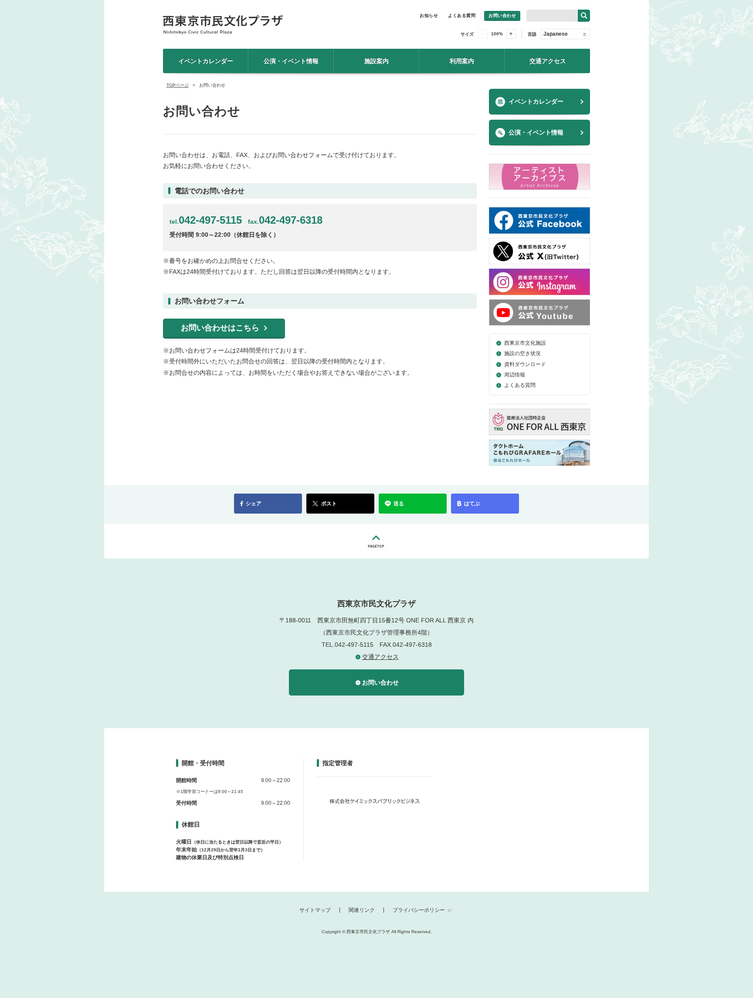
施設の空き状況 (522, 353)
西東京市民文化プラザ (259, 24)
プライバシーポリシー (419, 910)
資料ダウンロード (525, 364)
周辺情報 (514, 375)
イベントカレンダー (205, 60)
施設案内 (376, 60)
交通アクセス (547, 60)
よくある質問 (461, 15)
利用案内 (462, 60)
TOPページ (177, 85)
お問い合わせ (502, 15)
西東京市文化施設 (525, 343)
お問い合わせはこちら (220, 327)
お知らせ (429, 15)
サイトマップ (315, 910)
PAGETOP (376, 541)
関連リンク (362, 910)
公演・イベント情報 (291, 60)
